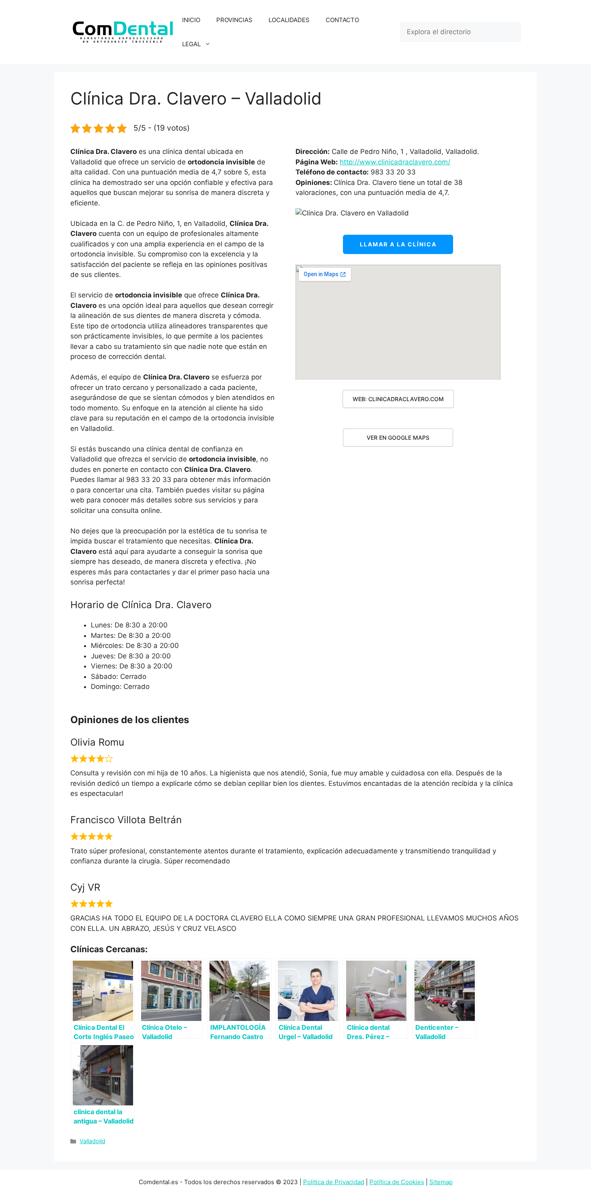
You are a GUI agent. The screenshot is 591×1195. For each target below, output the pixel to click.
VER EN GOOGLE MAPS (398, 437)
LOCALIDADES (289, 20)
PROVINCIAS (234, 20)
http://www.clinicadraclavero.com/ (395, 162)
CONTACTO (342, 20)
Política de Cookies (396, 1182)
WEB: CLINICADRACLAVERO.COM (398, 399)
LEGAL (191, 44)
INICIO (191, 20)
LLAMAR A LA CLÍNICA (398, 244)
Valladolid (92, 1141)
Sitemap (441, 1182)
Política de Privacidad (333, 1182)
